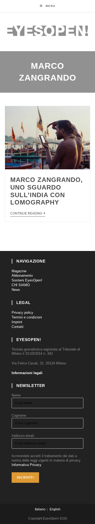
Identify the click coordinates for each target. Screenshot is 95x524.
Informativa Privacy (26, 465)
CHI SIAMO (21, 285)
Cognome (19, 415)
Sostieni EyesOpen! (27, 280)
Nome (16, 395)
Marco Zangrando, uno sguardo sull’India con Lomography (46, 191)
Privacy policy (22, 313)
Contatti (17, 327)
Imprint (17, 322)
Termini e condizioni (27, 317)
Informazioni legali (27, 373)
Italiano (40, 509)
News (16, 290)
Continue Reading (26, 213)
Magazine (19, 271)
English (55, 509)
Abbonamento (22, 275)
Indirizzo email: (23, 436)
